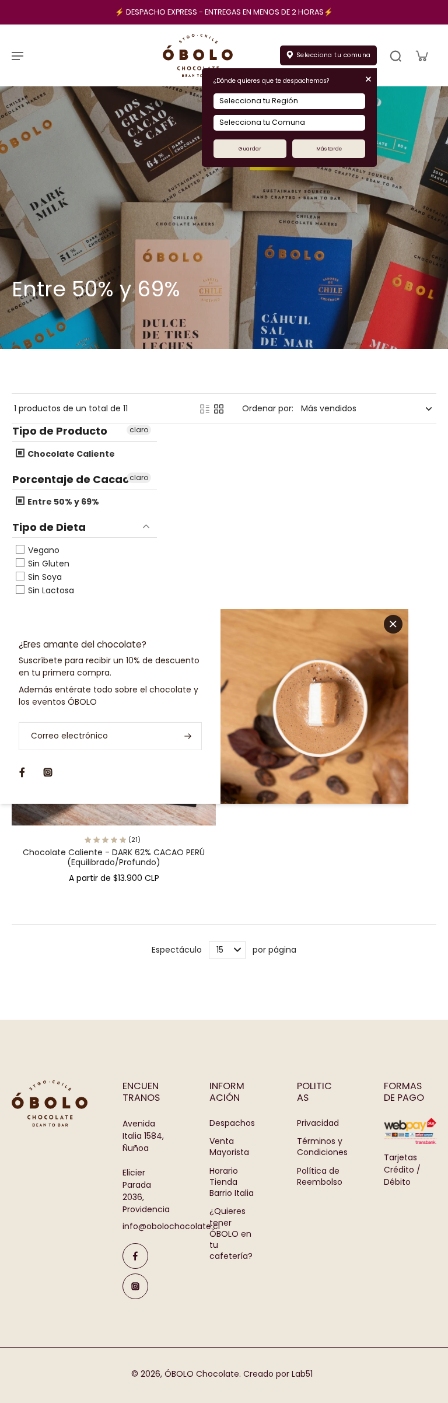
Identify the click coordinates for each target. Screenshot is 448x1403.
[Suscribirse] (186, 736)
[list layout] (205, 409)
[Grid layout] (219, 409)
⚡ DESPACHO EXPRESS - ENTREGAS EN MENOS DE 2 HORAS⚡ (224, 12)
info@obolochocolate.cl (171, 1226)
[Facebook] (135, 1256)
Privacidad (318, 1123)
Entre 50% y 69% (62, 502)
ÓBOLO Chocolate (201, 1374)
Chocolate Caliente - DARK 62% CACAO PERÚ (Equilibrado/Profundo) (114, 857)
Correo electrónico (69, 735)
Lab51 (302, 1374)
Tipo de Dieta (49, 527)
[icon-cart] (421, 55)
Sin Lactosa (50, 590)
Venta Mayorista (229, 1147)
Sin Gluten (47, 563)
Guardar (250, 148)
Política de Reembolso (319, 1177)
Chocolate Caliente (70, 454)
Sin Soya (44, 577)
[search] (395, 55)
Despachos (232, 1123)
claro (139, 430)
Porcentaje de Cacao (71, 479)
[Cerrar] (393, 623)
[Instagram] (135, 1286)
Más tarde (329, 148)
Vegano (43, 550)
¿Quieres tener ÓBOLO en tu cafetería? (231, 1234)
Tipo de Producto (59, 431)
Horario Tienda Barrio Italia (231, 1182)
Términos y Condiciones (322, 1147)
